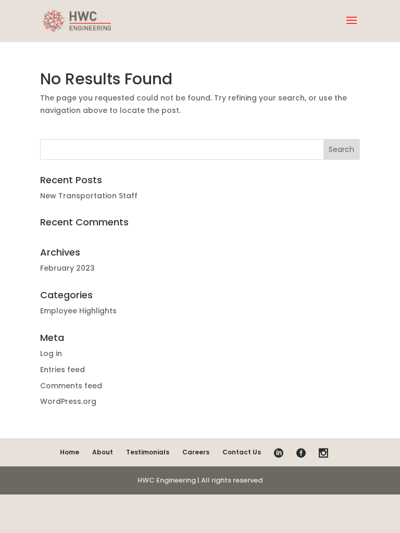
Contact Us (241, 452)
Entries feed (62, 369)
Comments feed (71, 385)
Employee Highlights (78, 311)
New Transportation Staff (89, 196)
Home (69, 452)
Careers (195, 452)
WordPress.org (68, 401)
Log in (51, 353)
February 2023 (67, 268)
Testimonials (147, 452)
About (102, 452)
